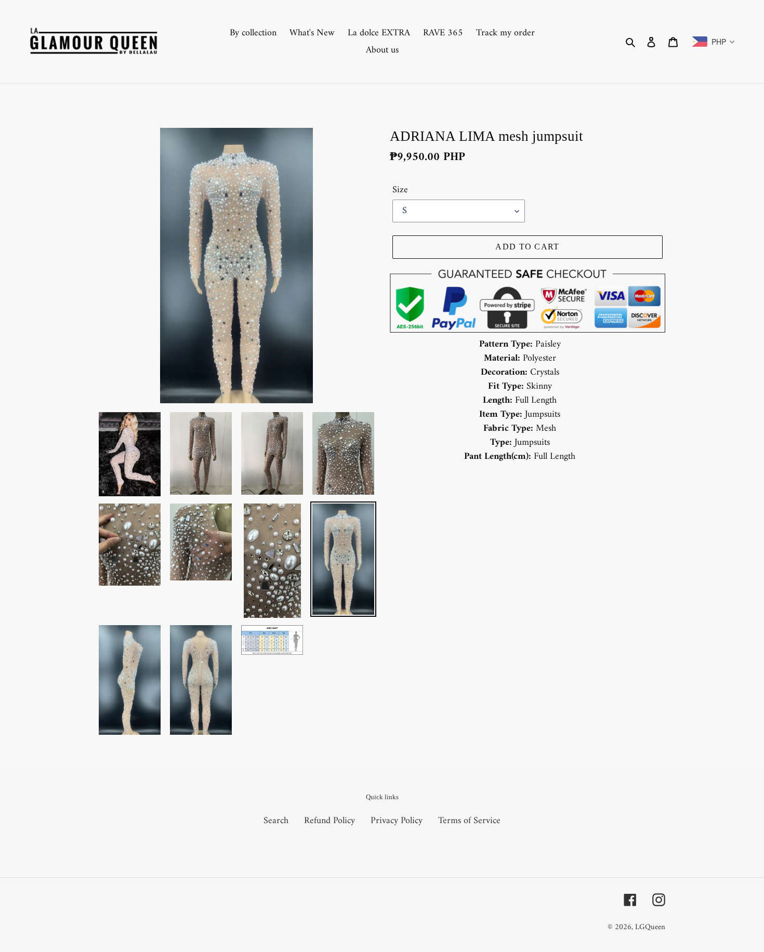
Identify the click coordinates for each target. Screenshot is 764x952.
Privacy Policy (397, 821)
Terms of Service (469, 821)
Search (276, 821)
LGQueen (650, 927)
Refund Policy (329, 821)
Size (400, 190)
